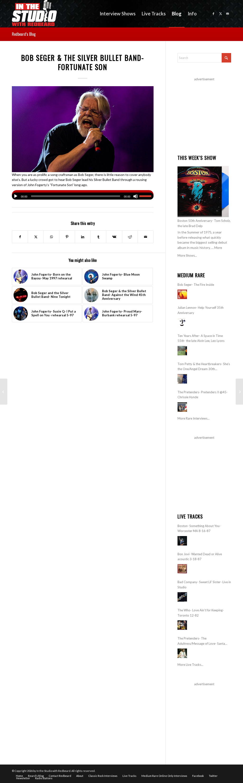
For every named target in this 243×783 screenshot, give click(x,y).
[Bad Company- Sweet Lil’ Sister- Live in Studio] (182, 597)
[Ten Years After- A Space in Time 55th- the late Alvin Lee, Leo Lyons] (182, 350)
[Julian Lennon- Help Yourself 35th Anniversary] (182, 322)
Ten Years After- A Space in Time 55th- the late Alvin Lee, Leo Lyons (201, 338)
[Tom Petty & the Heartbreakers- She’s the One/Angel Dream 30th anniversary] (182, 379)
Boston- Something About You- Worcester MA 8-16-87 (199, 528)
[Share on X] (35, 237)
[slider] (146, 196)
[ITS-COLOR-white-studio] (34, 13)
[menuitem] (118, 13)
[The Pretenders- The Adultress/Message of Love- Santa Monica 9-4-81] (182, 653)
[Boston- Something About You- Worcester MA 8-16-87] (182, 541)
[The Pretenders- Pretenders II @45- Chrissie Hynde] (182, 407)
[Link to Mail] (227, 13)
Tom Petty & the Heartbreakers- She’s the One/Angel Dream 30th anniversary (204, 367)
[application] (83, 195)
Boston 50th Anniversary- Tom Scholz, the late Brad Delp (204, 223)
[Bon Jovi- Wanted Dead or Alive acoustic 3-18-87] (182, 568)
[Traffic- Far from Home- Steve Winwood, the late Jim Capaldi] (239, 392)
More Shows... (187, 255)
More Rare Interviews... (194, 418)
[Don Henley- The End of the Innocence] (3, 392)
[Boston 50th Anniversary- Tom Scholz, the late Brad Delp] (203, 191)
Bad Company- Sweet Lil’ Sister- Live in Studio (204, 584)
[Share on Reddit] (130, 237)
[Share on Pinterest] (67, 237)
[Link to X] (220, 13)
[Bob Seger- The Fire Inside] (182, 294)
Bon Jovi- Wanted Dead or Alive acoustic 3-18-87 (200, 556)
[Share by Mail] (145, 237)
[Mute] (135, 196)
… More (216, 248)
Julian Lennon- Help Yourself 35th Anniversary (201, 310)
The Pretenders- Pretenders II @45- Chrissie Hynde (203, 394)
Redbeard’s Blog (24, 34)
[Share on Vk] (114, 237)
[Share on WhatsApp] (51, 237)
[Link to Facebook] (213, 13)
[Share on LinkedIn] (82, 237)
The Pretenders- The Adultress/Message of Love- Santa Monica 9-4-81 (201, 641)
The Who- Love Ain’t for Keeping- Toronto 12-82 (201, 612)
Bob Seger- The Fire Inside (196, 284)
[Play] (15, 196)
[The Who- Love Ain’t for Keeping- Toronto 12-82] (182, 625)
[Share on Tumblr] (98, 237)
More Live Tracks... (190, 665)
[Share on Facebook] (20, 237)
